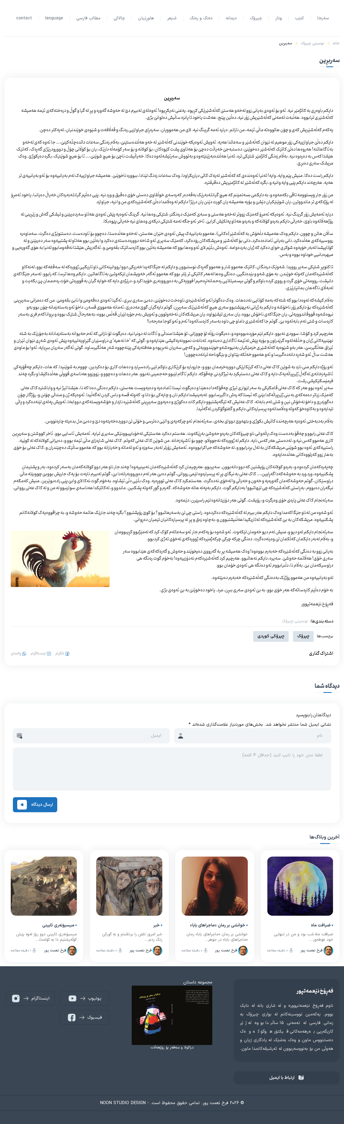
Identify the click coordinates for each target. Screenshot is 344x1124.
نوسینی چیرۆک (312, 43)
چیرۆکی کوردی (270, 636)
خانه (336, 43)
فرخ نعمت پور (311, 950)
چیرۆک (303, 636)
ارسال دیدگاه (42, 804)
